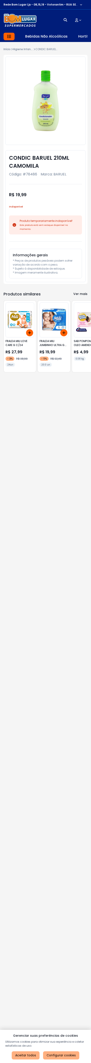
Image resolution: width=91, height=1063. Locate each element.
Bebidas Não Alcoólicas (46, 36)
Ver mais (80, 294)
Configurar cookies (61, 1055)
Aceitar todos (25, 1055)
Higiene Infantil (23, 49)
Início (7, 49)
